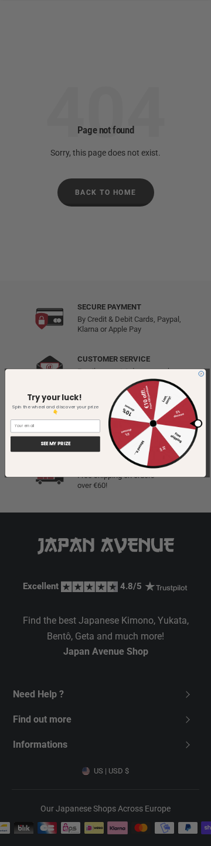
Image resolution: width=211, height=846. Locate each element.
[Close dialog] (201, 373)
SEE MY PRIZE (55, 444)
